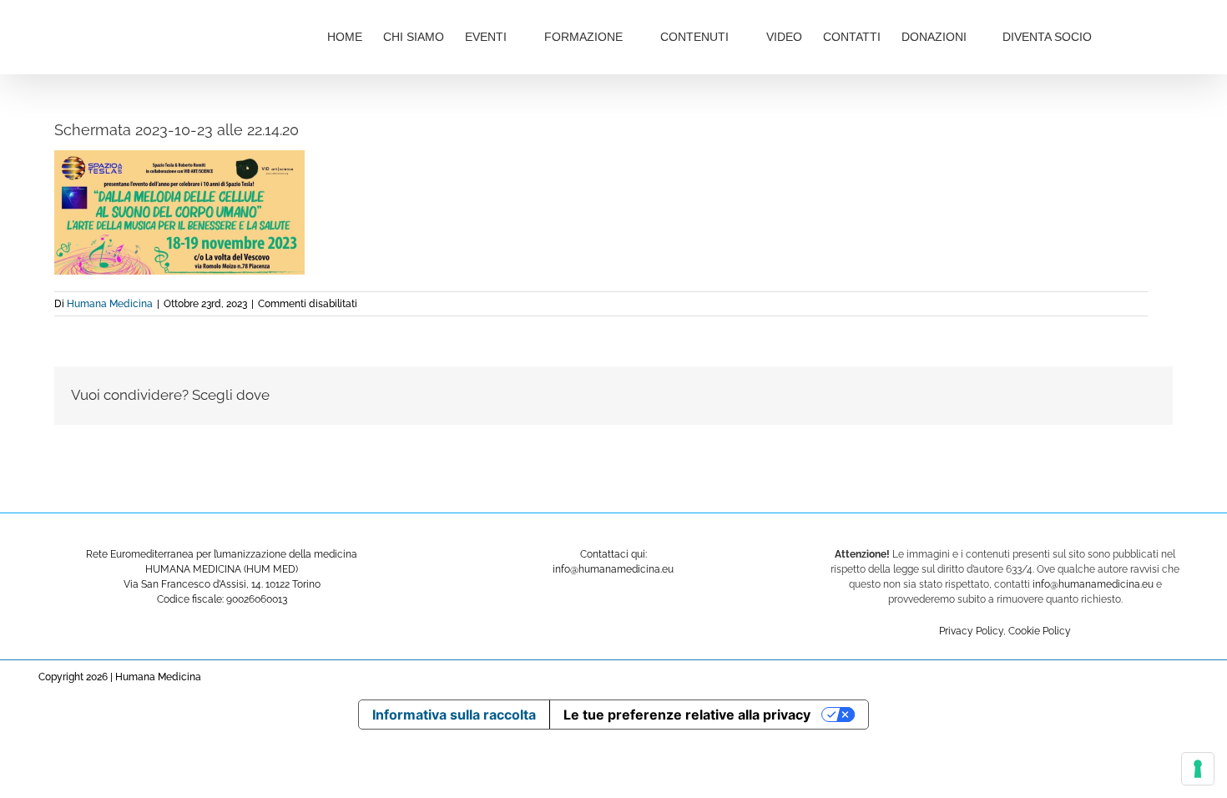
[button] (1147, 35)
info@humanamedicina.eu (1093, 584)
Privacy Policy (971, 631)
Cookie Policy (1039, 631)
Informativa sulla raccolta (454, 714)
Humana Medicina (110, 304)
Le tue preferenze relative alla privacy (686, 714)
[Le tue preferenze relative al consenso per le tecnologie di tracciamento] (1198, 769)
